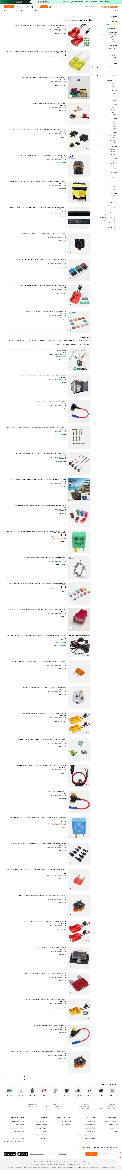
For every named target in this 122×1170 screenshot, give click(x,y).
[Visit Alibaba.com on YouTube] (8, 1141)
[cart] (26, 7)
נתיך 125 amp (85, 1106)
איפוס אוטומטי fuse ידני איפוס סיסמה (66, 340)
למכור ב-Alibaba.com (18, 1121)
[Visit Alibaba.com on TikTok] (5, 1141)
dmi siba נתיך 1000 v (84, 340)
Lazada (61, 1162)
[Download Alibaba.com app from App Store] (22, 1154)
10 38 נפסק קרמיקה (84, 344)
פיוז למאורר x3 (58, 1108)
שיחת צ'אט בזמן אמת (41, 1124)
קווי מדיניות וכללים (90, 1138)
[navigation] (104, 548)
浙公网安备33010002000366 (90, 1167)
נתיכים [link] (59, 17)
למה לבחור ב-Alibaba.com (111, 1121)
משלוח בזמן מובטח (90, 1128)
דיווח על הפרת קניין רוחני (40, 1135)
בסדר (96, 67)
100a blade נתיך (32, 340)
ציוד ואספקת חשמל (80, 17)
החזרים (45, 1131)
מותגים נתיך (111, 1106)
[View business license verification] (77, 1167)
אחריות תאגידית (114, 1128)
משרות (116, 1131)
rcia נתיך (42, 340)
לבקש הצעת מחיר (66, 1124)
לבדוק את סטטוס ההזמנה (17, 1128)
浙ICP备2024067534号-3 (107, 1167)
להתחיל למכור (20, 1124)
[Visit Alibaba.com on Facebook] (23, 1141)
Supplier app (63, 1154)
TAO (75, 1162)
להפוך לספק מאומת (18, 1131)
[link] (119, 1153)
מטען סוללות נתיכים (83, 1108)
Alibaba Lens (108, 1154)
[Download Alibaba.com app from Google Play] (10, 1154)
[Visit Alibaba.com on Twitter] (15, 1141)
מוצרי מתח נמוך (68, 17)
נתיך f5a (11, 340)
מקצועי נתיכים (51, 340)
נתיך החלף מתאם (21, 340)
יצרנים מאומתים (66, 1121)
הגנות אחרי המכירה (89, 1131)
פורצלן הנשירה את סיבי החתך (69, 344)
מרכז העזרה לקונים (42, 1121)
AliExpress (35, 1162)
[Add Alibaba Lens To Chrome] (91, 1154)
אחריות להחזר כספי (89, 1124)
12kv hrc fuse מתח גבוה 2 (107, 1108)
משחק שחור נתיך (110, 1104)
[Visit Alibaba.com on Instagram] (12, 1141)
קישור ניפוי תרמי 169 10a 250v (54, 1106)
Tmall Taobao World (52, 1162)
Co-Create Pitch (113, 1124)
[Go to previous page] (28, 1078)
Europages (87, 1162)
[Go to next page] (9, 1078)
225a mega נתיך (32, 1106)
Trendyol (80, 1162)
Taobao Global (68, 1162)
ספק (56, 33)
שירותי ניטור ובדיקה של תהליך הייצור (85, 1135)
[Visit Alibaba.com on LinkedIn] (19, 1141)
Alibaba (90, 17)
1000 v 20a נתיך (32, 1104)
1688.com (42, 1162)
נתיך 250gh (56, 344)
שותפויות (21, 1135)
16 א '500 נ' (85, 1104)
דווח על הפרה (43, 1138)
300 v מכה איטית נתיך (56, 1104)
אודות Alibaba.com (113, 1117)
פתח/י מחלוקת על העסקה (40, 1128)
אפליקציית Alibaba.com (36, 1154)
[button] (50, 7)
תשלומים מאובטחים (89, 1121)
